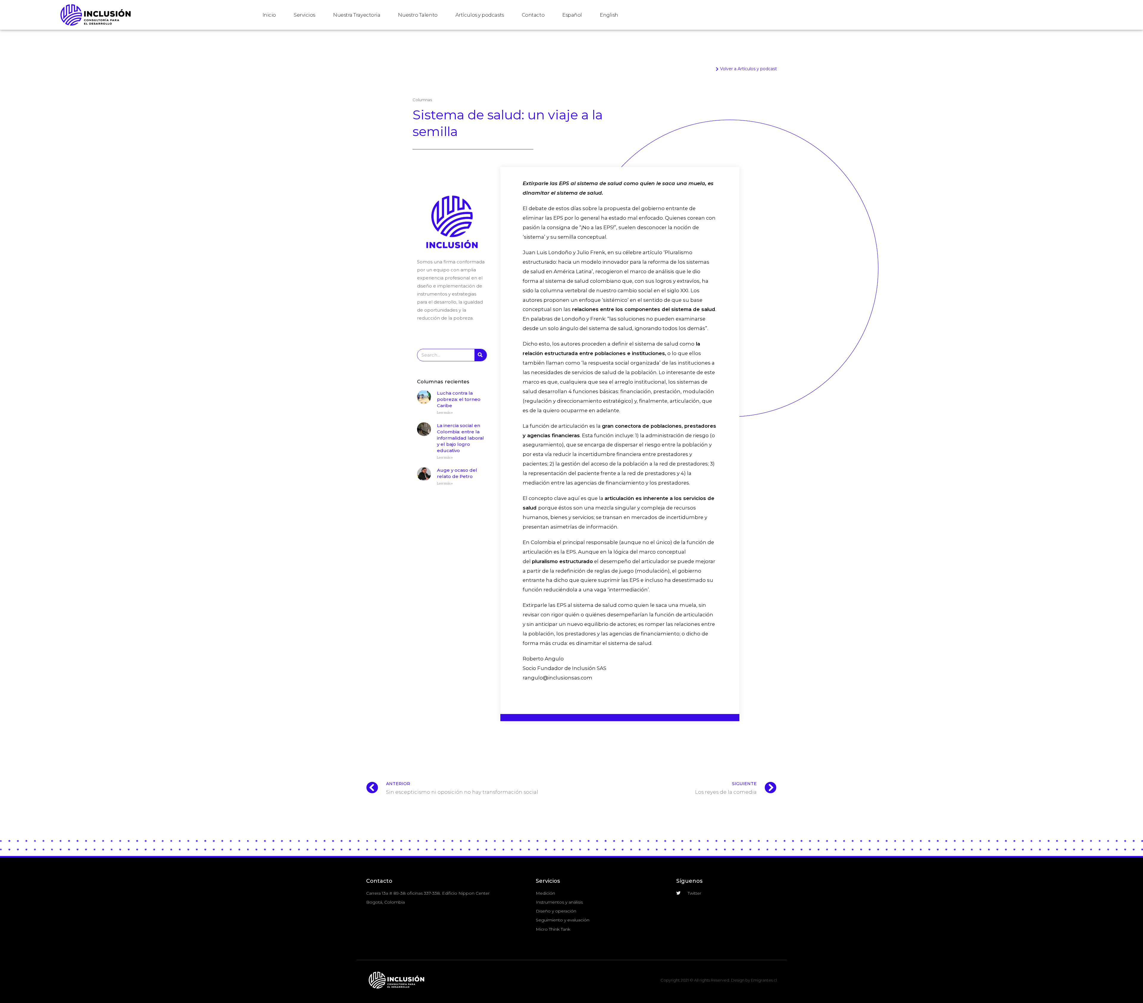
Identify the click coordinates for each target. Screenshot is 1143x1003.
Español (572, 15)
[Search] (480, 355)
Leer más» (445, 413)
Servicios (304, 15)
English (609, 15)
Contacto (533, 15)
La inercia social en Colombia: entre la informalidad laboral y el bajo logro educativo (460, 438)
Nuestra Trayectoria (356, 15)
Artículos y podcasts (479, 15)
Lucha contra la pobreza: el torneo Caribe (458, 399)
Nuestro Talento (417, 15)
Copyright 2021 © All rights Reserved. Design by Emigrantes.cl (718, 980)
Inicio (269, 15)
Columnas (422, 99)
